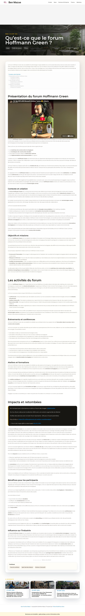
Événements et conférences (16, 81)
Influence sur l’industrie (16, 87)
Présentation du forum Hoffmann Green (18, 76)
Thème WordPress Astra (58, 606)
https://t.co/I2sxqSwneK (26, 419)
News (55, 2)
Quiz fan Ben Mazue (27, 567)
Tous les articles (14, 567)
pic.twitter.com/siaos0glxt (42, 419)
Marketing (79, 2)
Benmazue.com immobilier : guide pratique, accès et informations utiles (42, 614)
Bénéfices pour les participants (17, 85)
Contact (50, 2)
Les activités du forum (15, 80)
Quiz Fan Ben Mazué (25, 606)
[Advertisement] (42, 14)
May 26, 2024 (37, 423)
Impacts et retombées (15, 84)
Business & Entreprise (64, 2)
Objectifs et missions (15, 78)
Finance (73, 2)
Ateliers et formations (15, 83)
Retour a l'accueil (40, 567)
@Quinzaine (51, 408)
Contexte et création (15, 77)
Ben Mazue (15, 2)
